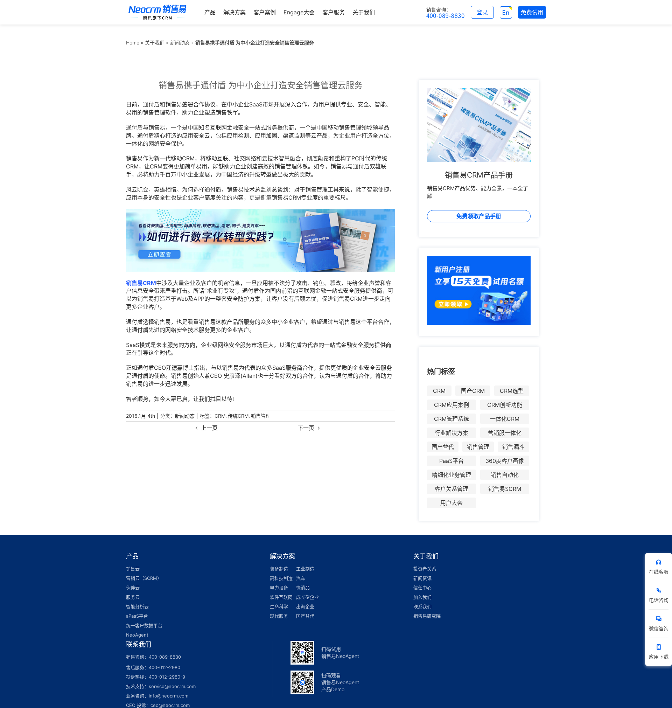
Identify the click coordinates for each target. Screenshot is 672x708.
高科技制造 (281, 578)
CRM (220, 416)
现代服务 (279, 616)
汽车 (300, 578)
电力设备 (279, 587)
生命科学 (279, 606)
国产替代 (443, 446)
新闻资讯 (422, 578)
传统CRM (238, 416)
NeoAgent (137, 635)
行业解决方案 (451, 432)
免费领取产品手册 (478, 216)
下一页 (306, 427)
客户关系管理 (451, 488)
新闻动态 (180, 43)
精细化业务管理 (451, 474)
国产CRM (473, 390)
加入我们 (422, 597)
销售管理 (261, 416)
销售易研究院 (427, 616)
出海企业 (305, 606)
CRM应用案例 (451, 404)
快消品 (303, 587)
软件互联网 (281, 597)
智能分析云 (137, 606)
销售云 (133, 568)
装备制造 (279, 568)
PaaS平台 (451, 460)
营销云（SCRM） (144, 578)
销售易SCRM (504, 488)
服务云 (133, 597)
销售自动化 (505, 474)
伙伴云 (133, 587)
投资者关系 (424, 568)
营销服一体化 (505, 432)
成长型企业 (307, 597)
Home (132, 43)
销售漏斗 (513, 446)
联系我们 (422, 606)
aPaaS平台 (137, 616)
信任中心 (422, 587)
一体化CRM (504, 418)
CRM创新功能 (504, 404)
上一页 (209, 427)
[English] (506, 12)
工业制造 (305, 568)
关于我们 (154, 43)
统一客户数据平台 (144, 625)
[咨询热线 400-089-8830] (445, 12)
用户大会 (451, 502)
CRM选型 (512, 390)
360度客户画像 (504, 460)
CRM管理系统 (451, 418)
